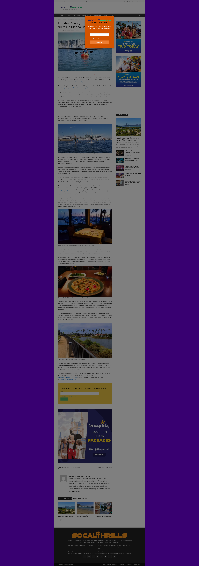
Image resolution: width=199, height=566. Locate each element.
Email (91, 32)
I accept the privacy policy (100, 38)
